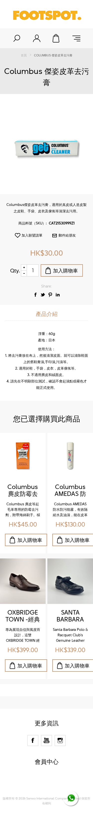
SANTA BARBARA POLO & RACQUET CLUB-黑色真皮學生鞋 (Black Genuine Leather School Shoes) (70, 616)
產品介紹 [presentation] (47, 314)
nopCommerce (55, 781)
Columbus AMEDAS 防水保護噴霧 (70, 490)
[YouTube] (46, 740)
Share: (46, 286)
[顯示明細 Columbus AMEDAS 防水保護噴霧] (70, 455)
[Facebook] (32, 740)
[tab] (46, 314)
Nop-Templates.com (56, 787)
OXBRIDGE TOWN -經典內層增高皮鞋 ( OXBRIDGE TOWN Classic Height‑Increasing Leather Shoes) (23, 616)
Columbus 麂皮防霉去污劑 (22, 490)
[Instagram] (60, 740)
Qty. (15, 270)
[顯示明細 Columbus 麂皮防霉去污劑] (23, 455)
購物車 (56, 38)
